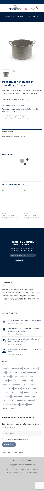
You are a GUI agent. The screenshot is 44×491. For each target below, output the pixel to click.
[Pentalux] (23, 8)
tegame (16, 404)
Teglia (23, 404)
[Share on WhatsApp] (4, 117)
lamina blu (6, 384)
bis (4, 372)
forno (5, 380)
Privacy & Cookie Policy (12, 453)
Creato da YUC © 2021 (22, 461)
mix (4, 388)
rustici (5, 400)
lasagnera (16, 384)
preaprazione (17, 396)
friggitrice (12, 380)
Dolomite (33, 16)
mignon (33, 384)
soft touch (11, 112)
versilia (13, 408)
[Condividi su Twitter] (13, 117)
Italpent (20, 16)
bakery (35, 368)
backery (27, 368)
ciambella (6, 376)
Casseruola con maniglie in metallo (31, 217)
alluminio (9, 109)
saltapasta (21, 400)
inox (30, 380)
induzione (22, 380)
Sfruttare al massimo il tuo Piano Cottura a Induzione (23, 330)
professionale (30, 396)
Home (9, 16)
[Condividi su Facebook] (8, 117)
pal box (34, 388)
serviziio (31, 400)
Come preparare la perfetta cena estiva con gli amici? (23, 340)
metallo (28, 109)
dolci (31, 376)
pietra (4, 112)
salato (12, 400)
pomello (27, 392)
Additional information (13, 137)
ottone (10, 388)
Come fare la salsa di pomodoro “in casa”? (25, 350)
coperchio (23, 376)
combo (14, 376)
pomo (35, 392)
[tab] (22, 131)
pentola (35, 109)
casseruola (31, 372)
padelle (26, 388)
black (9, 372)
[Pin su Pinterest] (22, 117)
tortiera (5, 408)
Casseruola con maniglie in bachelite (10, 217)
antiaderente (19, 109)
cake (15, 372)
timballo (31, 404)
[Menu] (3, 8)
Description (7, 132)
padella (18, 388)
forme (38, 376)
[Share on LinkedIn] (26, 117)
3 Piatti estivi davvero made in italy (24, 321)
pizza (20, 392)
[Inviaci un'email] (4, 305)
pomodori (6, 396)
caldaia (22, 372)
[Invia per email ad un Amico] (17, 117)
